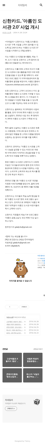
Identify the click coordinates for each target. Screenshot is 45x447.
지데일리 (9, 400)
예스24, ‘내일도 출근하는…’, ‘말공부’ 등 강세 (14, 330)
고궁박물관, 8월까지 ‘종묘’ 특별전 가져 (14, 322)
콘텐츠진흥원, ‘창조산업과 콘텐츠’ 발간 (14, 327)
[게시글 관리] (15, 307)
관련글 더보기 (38, 349)
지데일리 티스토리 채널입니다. (15, 403)
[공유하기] (12, 307)
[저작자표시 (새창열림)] (30, 307)
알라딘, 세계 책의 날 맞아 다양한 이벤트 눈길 (14, 333)
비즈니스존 (10, 317)
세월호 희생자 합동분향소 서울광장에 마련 (14, 324)
